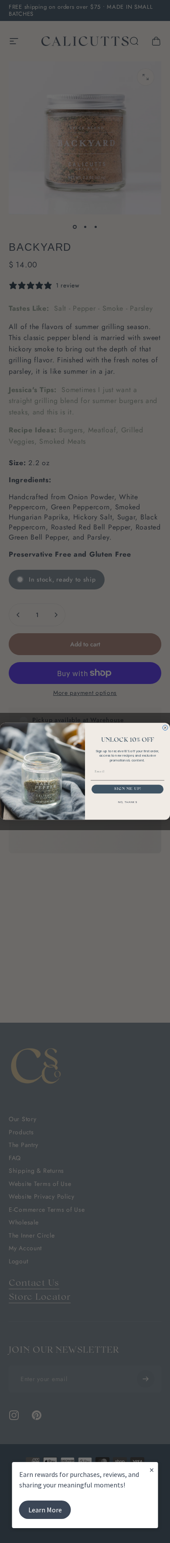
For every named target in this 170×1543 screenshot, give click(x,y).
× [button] (152, 1469)
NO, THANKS (127, 802)
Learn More (45, 1509)
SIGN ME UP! (127, 789)
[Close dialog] (165, 727)
